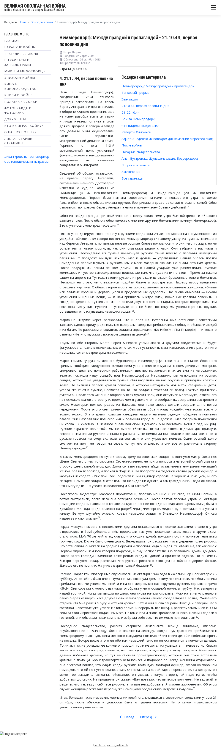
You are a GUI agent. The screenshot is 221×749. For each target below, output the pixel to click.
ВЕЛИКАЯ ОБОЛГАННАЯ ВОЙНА (35, 6)
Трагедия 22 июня (21, 54)
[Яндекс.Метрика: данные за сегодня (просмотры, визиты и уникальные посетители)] (13, 734)
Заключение (131, 171)
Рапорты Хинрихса (136, 132)
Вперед (146, 717)
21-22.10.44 (131, 112)
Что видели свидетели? (140, 125)
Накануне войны (20, 47)
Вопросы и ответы (136, 165)
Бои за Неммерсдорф (138, 119)
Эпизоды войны (19, 78)
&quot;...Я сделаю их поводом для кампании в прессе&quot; (167, 139)
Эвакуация (130, 99)
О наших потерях (20, 132)
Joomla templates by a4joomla (110, 745)
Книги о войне (18, 95)
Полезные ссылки (21, 102)
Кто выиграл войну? (23, 126)
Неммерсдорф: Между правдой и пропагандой (158, 86)
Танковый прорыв (135, 92)
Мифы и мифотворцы (25, 71)
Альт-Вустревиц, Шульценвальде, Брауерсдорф (160, 158)
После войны (132, 145)
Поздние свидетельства (141, 152)
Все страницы (132, 178)
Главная (11, 41)
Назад (128, 717)
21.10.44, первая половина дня (145, 105)
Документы (15, 119)
